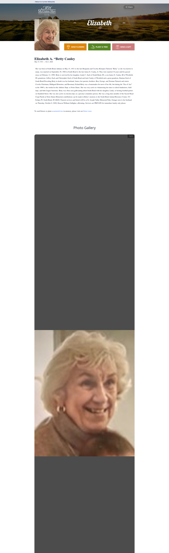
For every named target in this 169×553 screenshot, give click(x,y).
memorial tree (58, 111)
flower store (87, 111)
